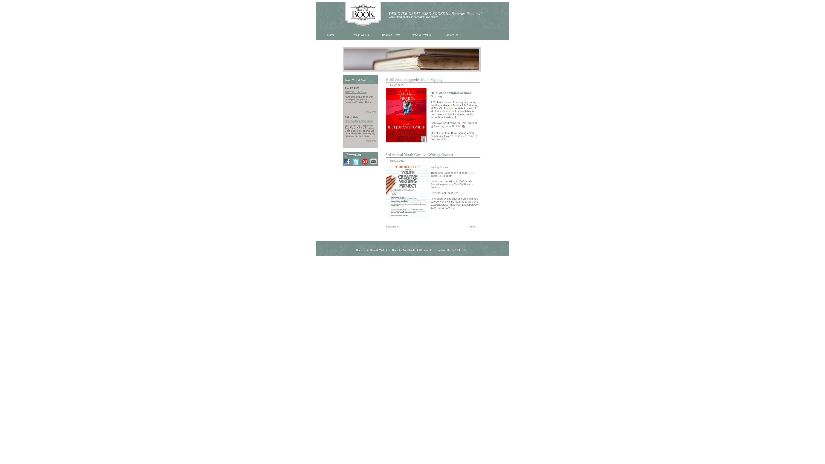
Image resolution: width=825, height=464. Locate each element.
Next (473, 226)
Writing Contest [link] (440, 167)
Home (331, 35)
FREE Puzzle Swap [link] (356, 92)
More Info (371, 112)
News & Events (421, 35)
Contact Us (451, 35)
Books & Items (391, 35)
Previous (392, 226)
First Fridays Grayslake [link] (359, 121)
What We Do (361, 35)
